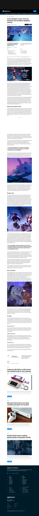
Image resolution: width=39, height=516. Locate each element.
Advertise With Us (11, 489)
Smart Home (10, 481)
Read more (9, 396)
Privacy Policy (15, 503)
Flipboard (18, 473)
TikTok (13, 473)
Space (23, 478)
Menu (1, 11)
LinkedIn (16, 473)
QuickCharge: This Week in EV (15, 363)
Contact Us (10, 488)
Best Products (24, 481)
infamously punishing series (13, 102)
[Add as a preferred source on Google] (27, 24)
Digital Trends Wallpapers (25, 489)
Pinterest (15, 473)
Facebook (7, 473)
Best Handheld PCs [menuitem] (24, 13)
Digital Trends (5, 12)
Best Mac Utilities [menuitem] (19, 13)
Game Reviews (9, 363)
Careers (8, 503)
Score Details (15, 47)
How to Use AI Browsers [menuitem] (30, 13)
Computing (10, 477)
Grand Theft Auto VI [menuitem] (6, 13)
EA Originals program (25, 84)
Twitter (10, 473)
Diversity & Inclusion (9, 506)
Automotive (10, 483)
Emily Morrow (9, 24)
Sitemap (15, 506)
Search (38, 11)
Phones (10, 476)
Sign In (35, 11)
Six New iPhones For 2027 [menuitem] (13, 13)
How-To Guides (24, 482)
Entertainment (11, 482)
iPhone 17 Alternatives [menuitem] (36, 13)
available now (15, 349)
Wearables (23, 477)
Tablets (23, 476)
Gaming (10, 478)
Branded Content (24, 488)
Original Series (24, 483)
